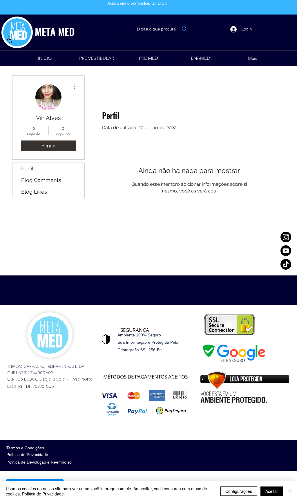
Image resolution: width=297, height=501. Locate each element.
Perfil (27, 168)
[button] (149, 58)
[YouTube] (285, 250)
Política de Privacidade (43, 494)
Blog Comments (41, 180)
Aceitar (271, 491)
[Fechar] (290, 491)
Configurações (238, 491)
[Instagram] (285, 237)
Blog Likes (34, 192)
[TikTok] (285, 264)
